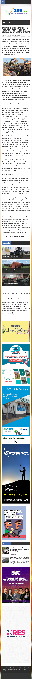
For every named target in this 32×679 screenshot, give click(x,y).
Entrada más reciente (8, 293)
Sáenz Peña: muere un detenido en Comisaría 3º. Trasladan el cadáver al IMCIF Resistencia (19, 549)
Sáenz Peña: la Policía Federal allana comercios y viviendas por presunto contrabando (19, 559)
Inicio (17, 293)
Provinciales (18, 35)
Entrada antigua (25, 293)
